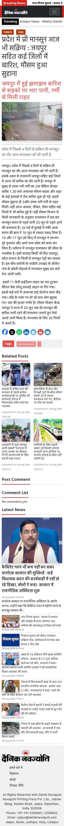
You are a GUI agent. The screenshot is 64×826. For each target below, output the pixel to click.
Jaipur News (30, 21)
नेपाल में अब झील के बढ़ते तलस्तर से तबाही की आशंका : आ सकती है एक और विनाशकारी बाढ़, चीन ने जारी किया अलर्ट (31, 730)
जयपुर (21, 32)
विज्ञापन (14, 773)
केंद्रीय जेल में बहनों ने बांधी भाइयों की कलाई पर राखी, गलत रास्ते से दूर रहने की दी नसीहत (41, 709)
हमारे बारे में (16, 767)
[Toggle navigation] (55, 11)
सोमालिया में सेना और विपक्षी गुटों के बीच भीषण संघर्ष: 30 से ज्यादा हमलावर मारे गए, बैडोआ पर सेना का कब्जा (48, 396)
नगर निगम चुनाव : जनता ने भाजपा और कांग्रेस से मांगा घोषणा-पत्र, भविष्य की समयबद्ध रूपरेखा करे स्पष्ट (41, 621)
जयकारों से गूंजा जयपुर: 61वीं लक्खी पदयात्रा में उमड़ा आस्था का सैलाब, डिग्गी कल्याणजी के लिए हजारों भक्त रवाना (15, 452)
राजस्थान (8, 32)
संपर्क (13, 779)
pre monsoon (26, 344)
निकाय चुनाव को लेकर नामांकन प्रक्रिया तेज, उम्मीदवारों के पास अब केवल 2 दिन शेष (40, 640)
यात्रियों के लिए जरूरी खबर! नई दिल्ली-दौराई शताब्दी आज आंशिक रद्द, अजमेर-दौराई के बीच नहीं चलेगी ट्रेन (47, 452)
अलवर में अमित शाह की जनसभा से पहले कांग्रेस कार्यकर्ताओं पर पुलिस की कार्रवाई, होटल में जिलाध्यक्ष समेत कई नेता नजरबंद (16, 398)
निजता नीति (16, 785)
